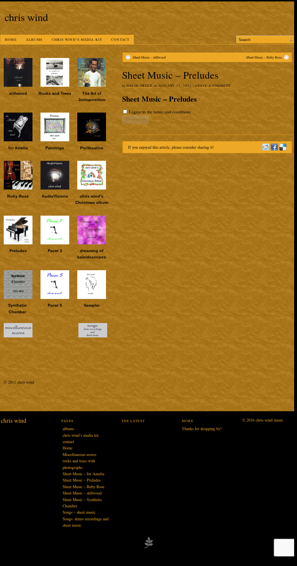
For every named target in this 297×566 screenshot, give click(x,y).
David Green (139, 85)
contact (120, 39)
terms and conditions (172, 112)
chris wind (26, 17)
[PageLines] (148, 547)
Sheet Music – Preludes (82, 480)
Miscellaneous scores (79, 454)
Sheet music (136, 119)
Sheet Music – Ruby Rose (264, 57)
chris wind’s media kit (77, 39)
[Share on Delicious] (282, 147)
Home (11, 39)
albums (34, 39)
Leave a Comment (213, 85)
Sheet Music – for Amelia (83, 473)
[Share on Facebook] (274, 147)
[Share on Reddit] (265, 147)
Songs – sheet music (79, 512)
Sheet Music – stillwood (149, 57)
